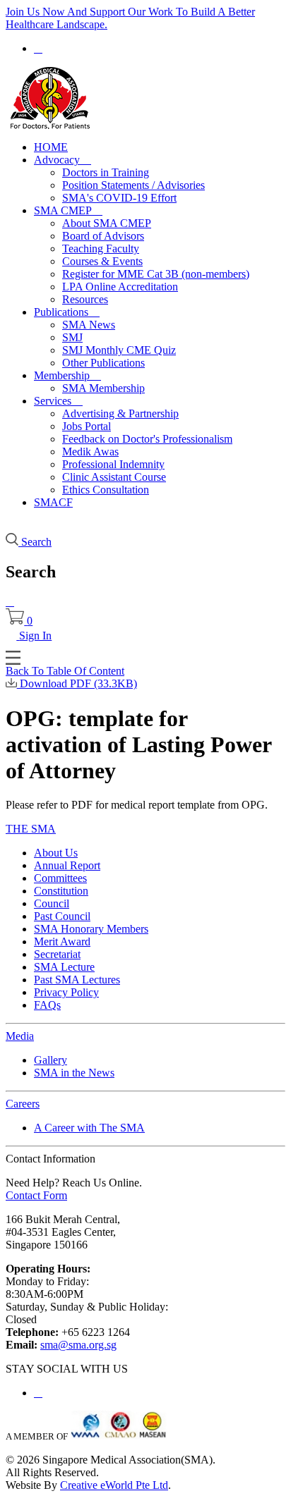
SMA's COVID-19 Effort (119, 198)
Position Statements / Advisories (133, 185)
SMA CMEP (68, 210)
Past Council (62, 916)
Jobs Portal (86, 426)
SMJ (72, 337)
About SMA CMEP (106, 223)
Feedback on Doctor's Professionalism (147, 439)
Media (20, 1036)
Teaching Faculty (100, 248)
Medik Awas (90, 452)
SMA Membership (103, 388)
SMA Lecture (64, 967)
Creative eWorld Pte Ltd (114, 1485)
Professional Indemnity (113, 464)
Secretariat (57, 954)
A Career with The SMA (89, 1128)
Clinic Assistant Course (114, 477)
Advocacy (62, 160)
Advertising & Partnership (120, 413)
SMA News (88, 325)
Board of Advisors (103, 236)
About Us (56, 853)
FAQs (47, 1005)
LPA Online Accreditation (120, 287)
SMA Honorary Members (91, 929)
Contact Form (36, 1195)
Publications (67, 312)
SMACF (53, 502)
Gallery (50, 1060)
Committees (60, 878)
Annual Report (67, 865)
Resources (85, 299)
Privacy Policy (66, 992)
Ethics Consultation (105, 490)
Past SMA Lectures (77, 980)
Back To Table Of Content (65, 671)
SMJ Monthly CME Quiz (119, 350)
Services (58, 401)
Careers (23, 1104)
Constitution (61, 891)
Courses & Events (102, 261)
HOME (51, 147)
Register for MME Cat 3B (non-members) (155, 274)
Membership (67, 375)
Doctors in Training (105, 172)
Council (51, 903)
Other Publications (103, 363)
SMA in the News (74, 1073)
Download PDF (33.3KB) (77, 683)
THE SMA (31, 829)
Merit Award (62, 941)
